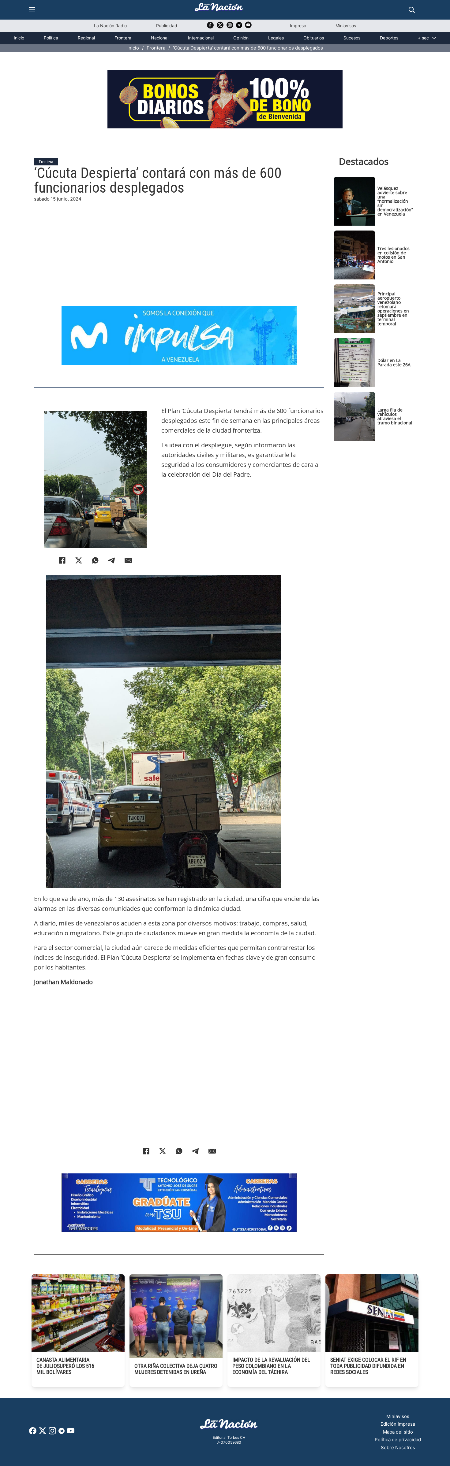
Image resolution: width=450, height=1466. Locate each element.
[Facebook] (62, 560)
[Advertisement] (179, 245)
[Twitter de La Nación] (220, 27)
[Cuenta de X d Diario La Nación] (42, 1433)
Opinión (241, 37)
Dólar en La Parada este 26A (394, 362)
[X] (78, 560)
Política (51, 37)
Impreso (298, 25)
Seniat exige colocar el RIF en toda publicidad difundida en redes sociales (368, 1366)
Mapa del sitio (398, 1432)
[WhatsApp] (95, 560)
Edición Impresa (398, 1424)
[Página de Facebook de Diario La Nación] (32, 1432)
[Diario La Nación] (218, 9)
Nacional (159, 37)
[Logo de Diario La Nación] (229, 1426)
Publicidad (166, 25)
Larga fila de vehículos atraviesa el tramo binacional (394, 416)
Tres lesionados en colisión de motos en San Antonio (393, 255)
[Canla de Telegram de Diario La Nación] (61, 1432)
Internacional (201, 37)
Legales (276, 37)
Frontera (122, 37)
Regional (86, 37)
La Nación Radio (110, 25)
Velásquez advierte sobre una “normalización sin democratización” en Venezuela (395, 201)
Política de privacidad (398, 1439)
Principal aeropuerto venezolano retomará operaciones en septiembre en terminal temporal (393, 309)
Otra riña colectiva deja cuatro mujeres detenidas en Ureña (175, 1369)
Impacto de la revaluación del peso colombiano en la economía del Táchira (271, 1366)
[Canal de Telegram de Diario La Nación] (239, 26)
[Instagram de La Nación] (230, 27)
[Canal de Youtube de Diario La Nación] (248, 27)
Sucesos (351, 37)
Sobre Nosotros (398, 1447)
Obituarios (313, 37)
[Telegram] (111, 560)
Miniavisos (346, 25)
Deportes (389, 37)
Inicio (19, 37)
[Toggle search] (412, 10)
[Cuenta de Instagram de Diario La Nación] (52, 1433)
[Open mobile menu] (32, 9)
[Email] (128, 560)
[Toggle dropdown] (434, 38)
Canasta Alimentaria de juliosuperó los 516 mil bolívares (65, 1366)
